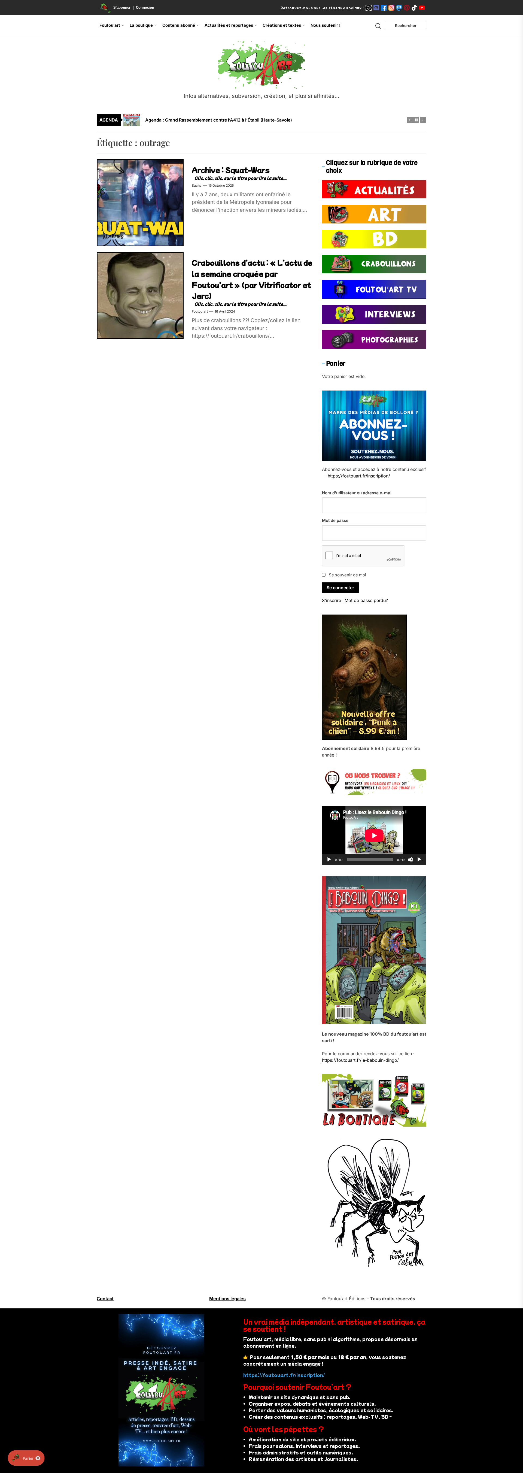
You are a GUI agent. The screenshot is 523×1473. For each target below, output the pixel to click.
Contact (105, 1298)
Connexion (145, 7)
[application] (374, 835)
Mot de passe (335, 520)
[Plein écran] (419, 859)
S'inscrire (331, 600)
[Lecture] (329, 859)
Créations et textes (282, 25)
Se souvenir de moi (347, 574)
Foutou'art (200, 311)
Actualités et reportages (229, 25)
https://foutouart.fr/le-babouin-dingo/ (360, 1060)
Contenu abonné (178, 25)
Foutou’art (109, 25)
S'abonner (121, 7)
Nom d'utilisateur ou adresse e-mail (357, 492)
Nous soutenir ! (325, 25)
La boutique (141, 25)
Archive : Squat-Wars (231, 169)
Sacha (197, 185)
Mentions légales (227, 1298)
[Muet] (410, 859)
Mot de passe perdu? (366, 600)
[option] (265, 120)
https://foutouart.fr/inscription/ (359, 476)
